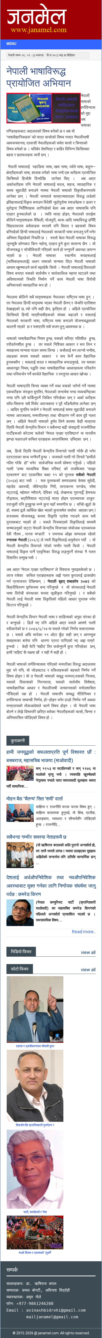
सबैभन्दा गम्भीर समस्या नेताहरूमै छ (36, 837)
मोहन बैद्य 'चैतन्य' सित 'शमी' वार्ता (34, 799)
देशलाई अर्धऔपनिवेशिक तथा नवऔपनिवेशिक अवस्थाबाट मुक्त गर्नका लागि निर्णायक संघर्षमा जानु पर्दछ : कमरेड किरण (51, 885)
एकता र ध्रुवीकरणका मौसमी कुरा (35, 1046)
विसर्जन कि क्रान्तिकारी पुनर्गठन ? (35, 1125)
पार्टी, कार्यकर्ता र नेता (35, 1212)
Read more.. (84, 931)
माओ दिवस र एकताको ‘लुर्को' (35, 1253)
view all (88, 952)
